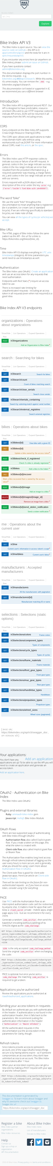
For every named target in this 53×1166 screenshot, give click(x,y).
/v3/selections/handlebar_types (26, 690)
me (4, 524)
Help (4, 1140)
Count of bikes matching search (37, 384)
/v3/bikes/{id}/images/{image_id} (27, 497)
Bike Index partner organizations (9, 1128)
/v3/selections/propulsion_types (26, 700)
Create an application (42, 271)
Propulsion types (43, 705)
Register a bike (11, 1123)
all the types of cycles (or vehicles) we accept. (27, 218)
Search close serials (41, 394)
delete (5, 497)
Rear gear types (43, 685)
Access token (7, 12)
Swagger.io (7, 1098)
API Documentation (10, 1152)
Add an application (39, 758)
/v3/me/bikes (17, 554)
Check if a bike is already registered (34, 463)
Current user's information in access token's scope (29, 549)
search (7, 358)
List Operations (19, 333)
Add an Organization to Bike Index (35, 345)
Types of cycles (43, 655)
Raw (5, 337)
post (5, 341)
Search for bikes (43, 374)
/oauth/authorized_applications (17, 996)
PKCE (9, 901)
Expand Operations (36, 333)
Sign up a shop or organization (9, 1147)
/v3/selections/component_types (27, 640)
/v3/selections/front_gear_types (26, 670)
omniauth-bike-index (22, 814)
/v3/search (16, 374)
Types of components (41, 645)
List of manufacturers (36, 1130)
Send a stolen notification (39, 512)
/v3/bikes (15, 468)
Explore (45, 23)
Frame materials (43, 665)
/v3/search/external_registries (25, 409)
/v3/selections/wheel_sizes (24, 710)
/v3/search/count (19, 380)
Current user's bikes (41, 555)
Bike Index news (34, 1126)
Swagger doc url (9, 1104)
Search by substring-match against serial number (30, 404)
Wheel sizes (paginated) (40, 714)
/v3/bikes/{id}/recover (21, 474)
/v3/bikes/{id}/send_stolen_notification (29, 507)
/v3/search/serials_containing (25, 399)
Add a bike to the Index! (39, 469)
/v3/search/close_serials (23, 389)
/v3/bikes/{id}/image (20, 487)
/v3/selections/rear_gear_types (26, 680)
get (5, 374)
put (5, 449)
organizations (12, 320)
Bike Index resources (10, 1133)
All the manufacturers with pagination (35, 592)
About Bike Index (39, 1123)
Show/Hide (6, 333)
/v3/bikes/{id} (17, 442)
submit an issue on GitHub (35, 62)
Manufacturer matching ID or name (36, 602)
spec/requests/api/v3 (12, 55)
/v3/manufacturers (19, 587)
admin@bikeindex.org (13, 69)
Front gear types (43, 675)
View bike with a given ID (39, 443)
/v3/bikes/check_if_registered (25, 458)
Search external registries (39, 414)
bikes (6, 427)
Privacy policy (23, 1162)
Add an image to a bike (40, 492)
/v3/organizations (19, 341)
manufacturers (13, 567)
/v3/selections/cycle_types (24, 650)
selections (10, 614)
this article (26, 145)
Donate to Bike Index (36, 1133)
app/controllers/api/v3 (13, 52)
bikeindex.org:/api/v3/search (18, 78)
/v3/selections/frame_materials (26, 660)
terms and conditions (41, 1162)
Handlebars (45, 695)
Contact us (6, 1143)
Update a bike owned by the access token (32, 453)
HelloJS (20, 818)
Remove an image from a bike (37, 502)
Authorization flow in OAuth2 (16, 868)
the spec (39, 145)
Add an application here (12, 772)
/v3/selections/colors (21, 634)
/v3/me (14, 544)
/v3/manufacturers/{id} (21, 597)
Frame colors (44, 635)
